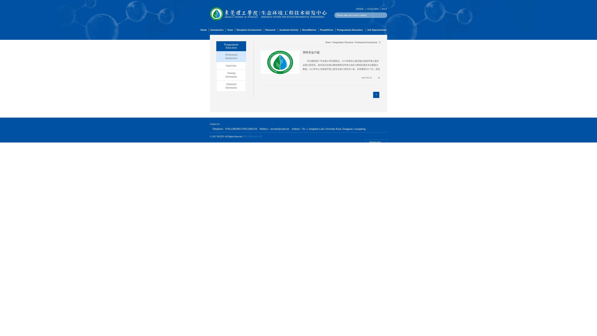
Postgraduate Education (343, 42)
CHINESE (360, 9)
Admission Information (231, 86)
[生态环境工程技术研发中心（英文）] (268, 13)
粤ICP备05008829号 (252, 136)
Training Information (231, 75)
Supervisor (231, 65)
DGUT (384, 9)
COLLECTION (373, 9)
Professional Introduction (231, 56)
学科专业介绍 (311, 52)
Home (328, 42)
